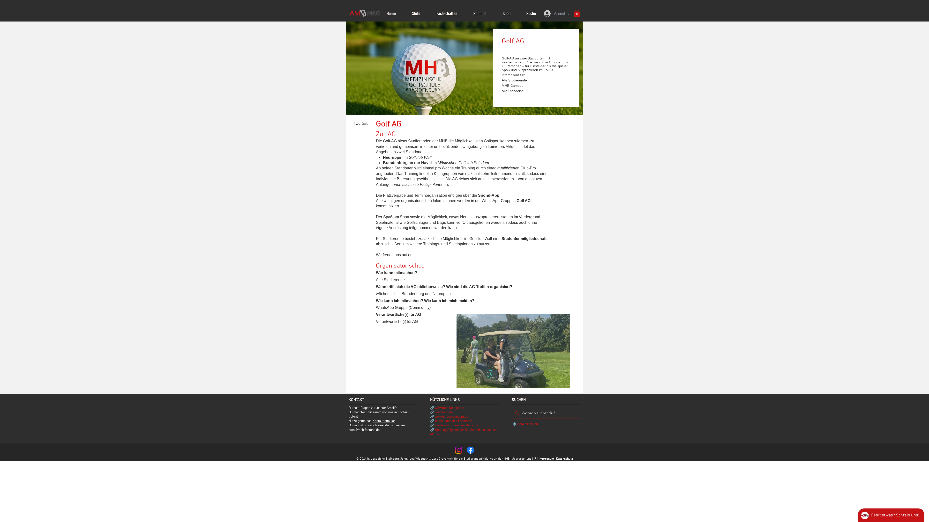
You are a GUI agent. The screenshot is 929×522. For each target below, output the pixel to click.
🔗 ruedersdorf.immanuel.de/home (454, 425)
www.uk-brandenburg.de (451, 416)
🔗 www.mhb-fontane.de (447, 408)
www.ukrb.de (444, 412)
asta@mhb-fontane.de (364, 430)
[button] (416, 13)
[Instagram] (458, 450)
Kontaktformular (384, 421)
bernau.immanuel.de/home (453, 421)
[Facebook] (470, 450)
